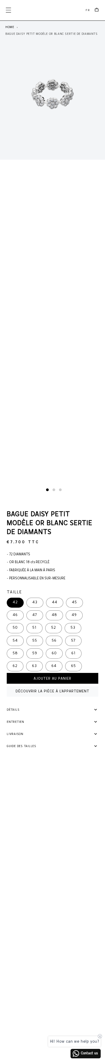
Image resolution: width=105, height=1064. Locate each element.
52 (53, 628)
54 (15, 641)
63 (34, 666)
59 (34, 653)
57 (73, 641)
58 (15, 653)
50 (15, 628)
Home (9, 27)
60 (54, 653)
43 (34, 602)
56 (54, 641)
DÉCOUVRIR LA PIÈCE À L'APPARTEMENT (52, 691)
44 (54, 602)
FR (88, 10)
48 (54, 615)
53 (73, 628)
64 (54, 666)
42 (15, 602)
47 (34, 615)
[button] (8, 10)
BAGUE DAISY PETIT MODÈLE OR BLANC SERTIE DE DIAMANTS (51, 34)
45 (74, 602)
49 (74, 615)
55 (34, 641)
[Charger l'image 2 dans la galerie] (53, 489)
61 (73, 653)
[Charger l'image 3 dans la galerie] (60, 489)
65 (73, 666)
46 (15, 615)
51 (34, 628)
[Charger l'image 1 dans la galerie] (47, 489)
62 (15, 666)
